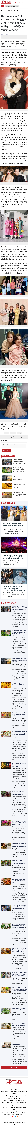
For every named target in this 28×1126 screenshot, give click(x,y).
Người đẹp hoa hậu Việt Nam (11, 6)
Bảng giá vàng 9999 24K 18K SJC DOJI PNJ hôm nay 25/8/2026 (18, 684)
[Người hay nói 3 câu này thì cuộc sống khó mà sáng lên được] (6, 661)
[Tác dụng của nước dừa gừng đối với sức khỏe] (6, 1026)
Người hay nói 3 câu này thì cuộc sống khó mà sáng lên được (19, 660)
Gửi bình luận (6, 450)
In (23, 437)
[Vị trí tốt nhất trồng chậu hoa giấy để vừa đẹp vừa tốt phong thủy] (6, 823)
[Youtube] (12, 1116)
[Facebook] (9, 1116)
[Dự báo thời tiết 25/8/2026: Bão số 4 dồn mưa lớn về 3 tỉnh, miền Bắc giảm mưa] (6, 609)
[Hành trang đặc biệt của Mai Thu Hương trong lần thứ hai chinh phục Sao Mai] (14, 513)
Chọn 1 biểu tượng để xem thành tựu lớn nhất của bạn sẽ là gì (19, 765)
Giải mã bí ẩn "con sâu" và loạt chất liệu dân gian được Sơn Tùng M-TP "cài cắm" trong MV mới (13, 588)
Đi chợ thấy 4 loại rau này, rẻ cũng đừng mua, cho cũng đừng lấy (19, 632)
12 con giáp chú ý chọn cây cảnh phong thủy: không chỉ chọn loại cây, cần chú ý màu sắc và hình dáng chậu (19, 927)
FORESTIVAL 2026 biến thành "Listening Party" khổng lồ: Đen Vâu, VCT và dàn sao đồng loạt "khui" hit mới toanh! (13, 556)
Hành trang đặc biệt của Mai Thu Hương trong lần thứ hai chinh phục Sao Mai (13, 525)
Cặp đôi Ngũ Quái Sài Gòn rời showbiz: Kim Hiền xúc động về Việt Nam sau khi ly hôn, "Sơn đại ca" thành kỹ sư (19, 990)
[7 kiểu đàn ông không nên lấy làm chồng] (6, 1045)
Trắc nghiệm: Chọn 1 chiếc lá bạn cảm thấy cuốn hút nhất (19, 714)
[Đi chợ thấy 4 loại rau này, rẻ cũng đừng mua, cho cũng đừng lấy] (6, 633)
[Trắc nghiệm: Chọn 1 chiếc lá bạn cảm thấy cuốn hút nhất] (6, 715)
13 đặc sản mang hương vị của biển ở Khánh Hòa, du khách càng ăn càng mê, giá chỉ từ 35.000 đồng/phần (19, 734)
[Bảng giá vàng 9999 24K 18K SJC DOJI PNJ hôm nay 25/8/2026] (6, 685)
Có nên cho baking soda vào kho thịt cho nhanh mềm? (18, 881)
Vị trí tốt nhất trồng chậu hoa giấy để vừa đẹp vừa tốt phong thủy (19, 822)
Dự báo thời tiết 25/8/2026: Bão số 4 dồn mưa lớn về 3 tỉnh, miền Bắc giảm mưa (19, 608)
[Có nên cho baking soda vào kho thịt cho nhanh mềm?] (6, 881)
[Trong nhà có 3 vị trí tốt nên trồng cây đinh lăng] (6, 1011)
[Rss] (18, 1116)
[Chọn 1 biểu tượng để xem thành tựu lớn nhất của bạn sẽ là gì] (6, 765)
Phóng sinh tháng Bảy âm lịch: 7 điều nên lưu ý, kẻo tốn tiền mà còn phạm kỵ (19, 845)
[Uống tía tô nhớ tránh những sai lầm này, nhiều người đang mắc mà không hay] (6, 794)
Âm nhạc (4, 519)
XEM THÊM (14, 1067)
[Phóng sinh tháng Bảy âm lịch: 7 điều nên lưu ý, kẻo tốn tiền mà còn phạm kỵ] (6, 846)
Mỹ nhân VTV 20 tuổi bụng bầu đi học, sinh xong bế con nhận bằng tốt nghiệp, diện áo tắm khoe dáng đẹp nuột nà (19, 975)
